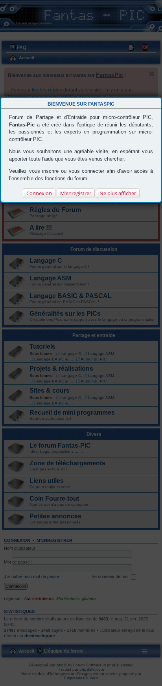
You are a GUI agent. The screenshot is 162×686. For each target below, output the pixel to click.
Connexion (39, 193)
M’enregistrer (75, 193)
